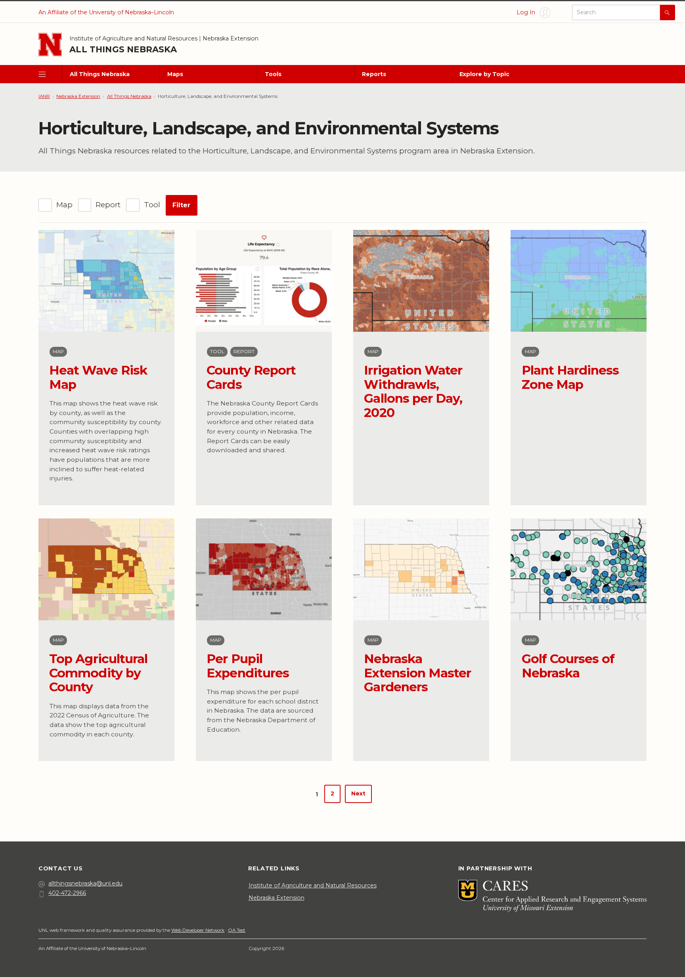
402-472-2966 (67, 893)
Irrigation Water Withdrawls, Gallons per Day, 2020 (413, 391)
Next (358, 793)
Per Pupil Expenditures (248, 666)
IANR (44, 96)
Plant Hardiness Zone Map (570, 377)
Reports (374, 74)
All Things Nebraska (123, 49)
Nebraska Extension (230, 38)
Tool (152, 204)
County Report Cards (251, 377)
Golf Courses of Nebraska (568, 666)
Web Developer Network (197, 930)
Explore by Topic (484, 74)
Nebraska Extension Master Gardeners (417, 672)
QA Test (236, 930)
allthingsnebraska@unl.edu (85, 883)
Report (108, 204)
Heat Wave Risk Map (98, 377)
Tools (273, 74)
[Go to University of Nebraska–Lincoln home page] (50, 44)
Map (64, 204)
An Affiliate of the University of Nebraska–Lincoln (106, 12)
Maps (175, 74)
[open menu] (50, 74)
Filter (181, 205)
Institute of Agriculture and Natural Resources (133, 38)
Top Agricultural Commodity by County (98, 672)
